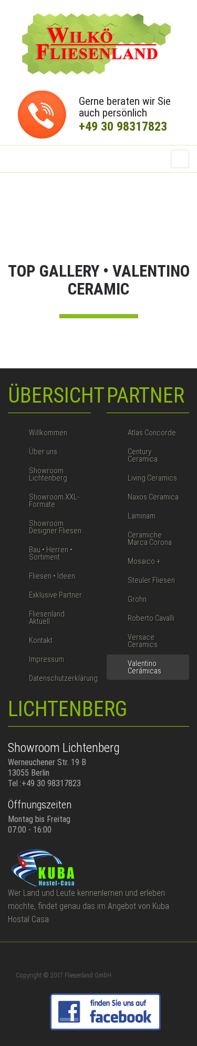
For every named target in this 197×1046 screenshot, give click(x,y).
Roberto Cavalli (151, 618)
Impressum (46, 659)
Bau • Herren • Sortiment (50, 553)
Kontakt (41, 640)
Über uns (43, 451)
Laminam (141, 516)
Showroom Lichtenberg (48, 474)
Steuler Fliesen (151, 580)
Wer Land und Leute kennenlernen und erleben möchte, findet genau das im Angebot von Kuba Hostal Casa (88, 906)
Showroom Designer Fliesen (55, 527)
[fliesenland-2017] (99, 44)
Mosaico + (144, 561)
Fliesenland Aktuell (47, 617)
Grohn (137, 599)
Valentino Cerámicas (144, 667)
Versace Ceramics (143, 640)
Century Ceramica (143, 455)
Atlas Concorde (152, 432)
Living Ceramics (152, 478)
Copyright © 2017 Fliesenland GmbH (63, 975)
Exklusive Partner (55, 595)
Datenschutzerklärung (60, 678)
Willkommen (48, 432)
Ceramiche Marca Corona (150, 538)
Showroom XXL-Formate (54, 500)
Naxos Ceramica (153, 497)
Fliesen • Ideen (52, 576)
